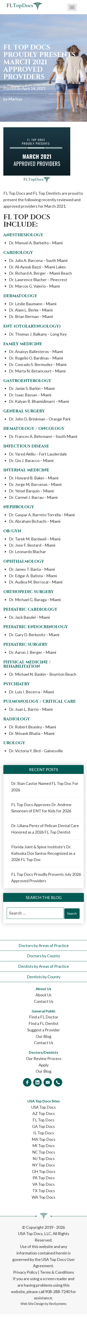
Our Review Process (43, 1058)
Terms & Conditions (57, 1272)
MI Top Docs (43, 1145)
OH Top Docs (43, 1171)
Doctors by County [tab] (43, 955)
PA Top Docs (44, 1177)
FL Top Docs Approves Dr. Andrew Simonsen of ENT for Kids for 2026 (41, 807)
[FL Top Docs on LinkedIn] (37, 1082)
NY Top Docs (43, 1164)
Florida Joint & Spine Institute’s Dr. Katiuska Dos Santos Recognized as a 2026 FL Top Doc (43, 853)
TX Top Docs (43, 1190)
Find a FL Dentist (43, 1023)
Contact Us (43, 1001)
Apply (44, 1064)
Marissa (15, 98)
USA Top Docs (43, 1107)
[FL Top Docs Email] (48, 1082)
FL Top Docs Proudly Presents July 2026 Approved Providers (46, 877)
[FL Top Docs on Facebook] (27, 1082)
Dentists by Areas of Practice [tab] (43, 966)
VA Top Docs (43, 1184)
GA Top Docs (43, 1126)
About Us (43, 994)
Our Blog (43, 1036)
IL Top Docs (43, 1132)
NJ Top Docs (44, 1158)
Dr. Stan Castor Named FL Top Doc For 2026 (44, 786)
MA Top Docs (43, 1139)
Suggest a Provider (43, 1029)
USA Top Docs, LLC (34, 1233)
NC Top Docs (43, 1152)
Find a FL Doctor (43, 1016)
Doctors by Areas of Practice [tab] (44, 945)
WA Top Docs (43, 1197)
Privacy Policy (25, 1272)
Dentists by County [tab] (43, 976)
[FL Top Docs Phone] (58, 1082)
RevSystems (57, 1304)
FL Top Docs (43, 1119)
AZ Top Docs (43, 1113)
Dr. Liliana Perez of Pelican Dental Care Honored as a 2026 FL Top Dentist (45, 828)
